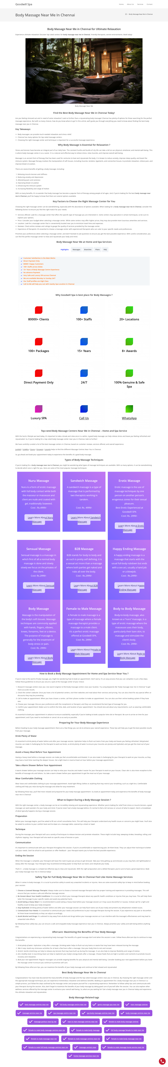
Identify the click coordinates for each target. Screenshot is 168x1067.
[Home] (126, 14)
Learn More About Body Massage (40, 659)
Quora (32, 449)
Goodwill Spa (23, 4)
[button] (34, 1004)
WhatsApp (129, 418)
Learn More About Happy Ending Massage (131, 587)
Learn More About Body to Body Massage (131, 655)
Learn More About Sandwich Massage (86, 519)
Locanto (48, 449)
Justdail (18, 449)
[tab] (64, 249)
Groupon (39, 449)
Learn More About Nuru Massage (40, 519)
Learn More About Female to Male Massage (86, 651)
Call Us (84, 418)
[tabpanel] (84, 271)
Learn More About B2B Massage (86, 587)
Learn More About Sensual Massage (40, 587)
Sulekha (26, 449)
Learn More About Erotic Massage (131, 527)
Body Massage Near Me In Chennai (141, 14)
